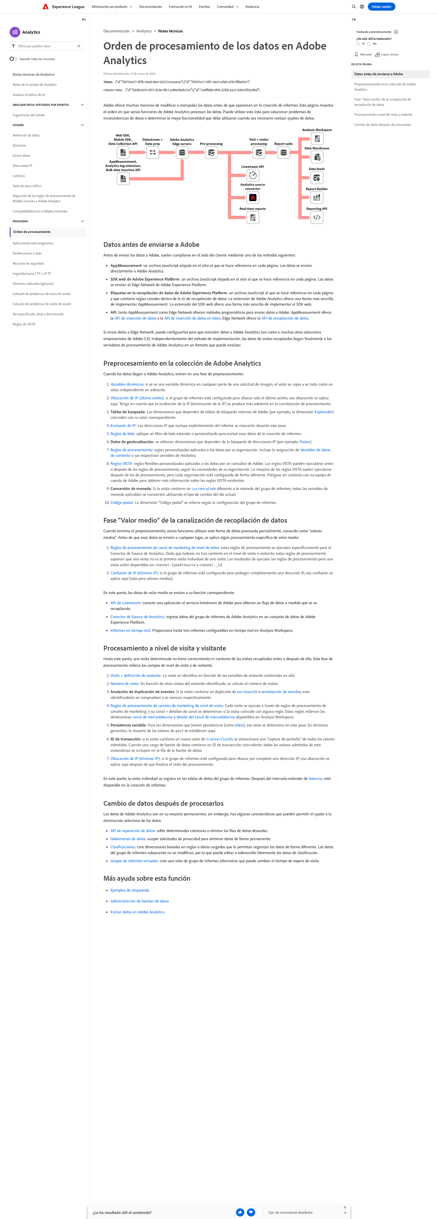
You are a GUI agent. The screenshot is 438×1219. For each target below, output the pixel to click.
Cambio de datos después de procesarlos (382, 124)
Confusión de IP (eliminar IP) (134, 572)
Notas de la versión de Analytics (35, 84)
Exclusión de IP (123, 425)
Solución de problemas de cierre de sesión (42, 304)
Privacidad (20, 221)
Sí (363, 43)
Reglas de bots (122, 433)
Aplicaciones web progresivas (33, 243)
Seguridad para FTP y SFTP (32, 273)
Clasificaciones (123, 846)
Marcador (366, 54)
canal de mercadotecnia (153, 716)
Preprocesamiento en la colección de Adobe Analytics (385, 87)
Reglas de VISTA (24, 324)
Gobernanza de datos (128, 838)
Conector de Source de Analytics (137, 616)
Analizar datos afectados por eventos (41, 105)
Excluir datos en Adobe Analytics (138, 911)
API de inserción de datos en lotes (192, 318)
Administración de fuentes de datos (140, 900)
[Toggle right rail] (353, 20)
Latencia (19, 175)
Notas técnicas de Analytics (34, 74)
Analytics (144, 30)
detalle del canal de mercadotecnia (205, 716)
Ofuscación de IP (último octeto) (137, 397)
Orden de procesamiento (32, 231)
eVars (239, 725)
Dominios (19, 145)
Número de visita (125, 683)
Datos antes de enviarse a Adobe (378, 74)
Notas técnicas (170, 30)
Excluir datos (21, 155)
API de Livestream (125, 602)
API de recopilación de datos (285, 318)
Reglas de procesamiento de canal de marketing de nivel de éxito (165, 547)
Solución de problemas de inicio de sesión (42, 293)
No (374, 43)
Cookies (18, 125)
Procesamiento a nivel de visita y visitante (383, 114)
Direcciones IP (22, 165)
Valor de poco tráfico (27, 186)
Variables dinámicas (127, 384)
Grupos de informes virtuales (134, 860)
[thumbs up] (240, 1212)
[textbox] (46, 46)
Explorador (323, 411)
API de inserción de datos (135, 318)
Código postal (122, 502)
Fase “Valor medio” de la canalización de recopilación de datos (382, 102)
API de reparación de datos (133, 830)
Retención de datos (26, 135)
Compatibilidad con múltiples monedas (40, 211)
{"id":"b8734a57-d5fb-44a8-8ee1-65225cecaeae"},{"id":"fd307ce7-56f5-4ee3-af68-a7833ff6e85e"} (182, 82)
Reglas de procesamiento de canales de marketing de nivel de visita (167, 705)
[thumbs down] (251, 1212)
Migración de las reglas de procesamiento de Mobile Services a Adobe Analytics (44, 198)
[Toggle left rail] (83, 20)
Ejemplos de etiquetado (130, 890)
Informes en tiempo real (130, 630)
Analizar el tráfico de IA (29, 94)
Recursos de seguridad (28, 263)
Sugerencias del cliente (29, 115)
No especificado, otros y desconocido (38, 314)
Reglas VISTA (121, 463)
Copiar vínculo (389, 54)
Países (305, 441)
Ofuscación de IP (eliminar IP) (135, 758)
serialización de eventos (281, 691)
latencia (315, 778)
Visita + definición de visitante (136, 675)
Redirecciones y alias (27, 253)
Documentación (116, 30)
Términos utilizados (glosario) (33, 283)
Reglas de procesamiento (131, 449)
